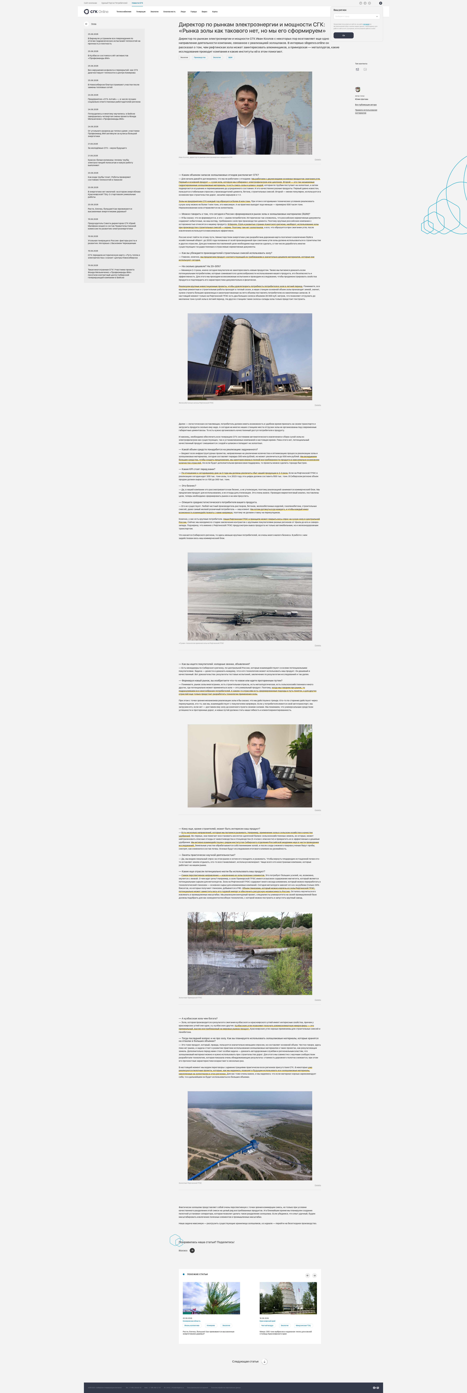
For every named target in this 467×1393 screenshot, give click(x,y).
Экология (154, 11)
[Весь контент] (357, 69)
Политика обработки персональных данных (226, 1387)
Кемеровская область (191, 1321)
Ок (343, 35)
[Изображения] (365, 69)
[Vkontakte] (360, 3)
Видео (204, 11)
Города (194, 11)
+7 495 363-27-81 (155, 1387)
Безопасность (169, 11)
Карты (215, 11)
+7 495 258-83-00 (135, 1387)
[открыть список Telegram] (365, 3)
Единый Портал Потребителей (114, 3)
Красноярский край (267, 1321)
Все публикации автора (366, 104)
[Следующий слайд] (314, 1275)
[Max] (369, 3)
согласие (366, 24)
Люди (183, 11)
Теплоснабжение (124, 11)
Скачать (318, 159)
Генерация (140, 11)
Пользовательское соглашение (197, 1387)
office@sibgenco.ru (177, 1387)
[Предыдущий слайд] (307, 1275)
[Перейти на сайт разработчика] (376, 1388)
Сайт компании (90, 3)
